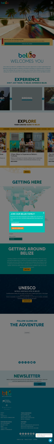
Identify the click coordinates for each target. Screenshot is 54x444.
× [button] (43, 213)
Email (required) (15, 222)
